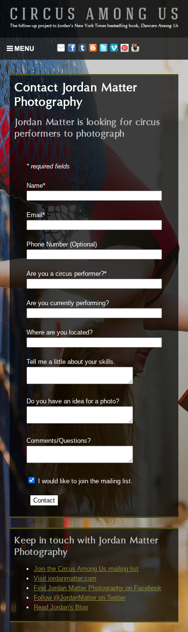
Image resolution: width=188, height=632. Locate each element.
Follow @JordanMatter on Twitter (79, 597)
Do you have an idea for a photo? (73, 401)
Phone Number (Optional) (62, 244)
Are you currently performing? (68, 303)
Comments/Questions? (59, 440)
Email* (36, 215)
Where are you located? (60, 332)
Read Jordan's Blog (61, 607)
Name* (36, 185)
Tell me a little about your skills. (71, 361)
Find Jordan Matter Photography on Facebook (97, 588)
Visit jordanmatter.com (65, 578)
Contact (44, 500)
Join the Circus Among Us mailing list (86, 568)
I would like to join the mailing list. (85, 481)
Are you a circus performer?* (67, 273)
